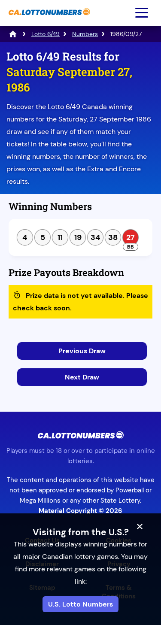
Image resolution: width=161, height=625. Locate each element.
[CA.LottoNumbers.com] (48, 19)
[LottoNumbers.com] (13, 34)
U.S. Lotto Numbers (80, 604)
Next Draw (82, 377)
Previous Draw (82, 350)
